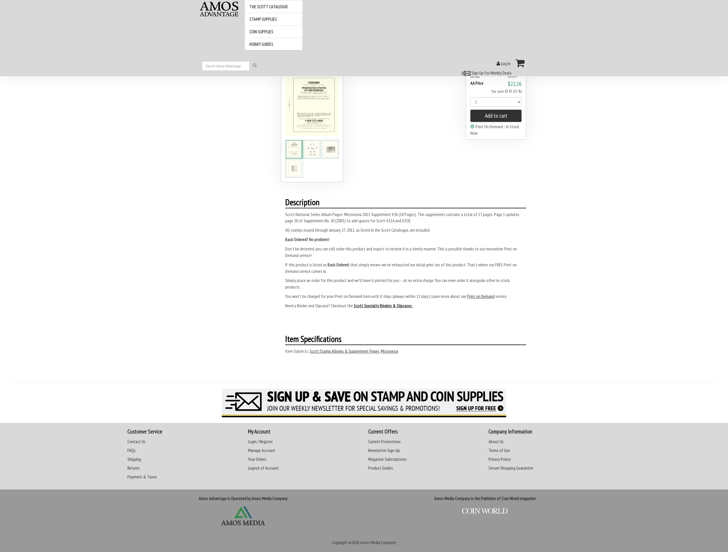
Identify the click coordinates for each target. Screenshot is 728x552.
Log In (505, 63)
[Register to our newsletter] (364, 403)
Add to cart (496, 115)
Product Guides (380, 468)
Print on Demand (481, 296)
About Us (496, 441)
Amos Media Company (378, 542)
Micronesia (389, 351)
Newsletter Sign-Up (384, 450)
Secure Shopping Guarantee (511, 468)
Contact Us (136, 441)
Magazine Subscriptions (387, 459)
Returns (133, 468)
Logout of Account (263, 468)
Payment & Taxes (142, 477)
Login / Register (260, 441)
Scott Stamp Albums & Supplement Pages (344, 351)
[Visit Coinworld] (484, 511)
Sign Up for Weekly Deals (491, 73)
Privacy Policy (500, 459)
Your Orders (257, 459)
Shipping (134, 459)
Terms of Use (499, 450)
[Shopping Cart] (520, 63)
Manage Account (261, 450)
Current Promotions (384, 441)
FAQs (131, 450)
